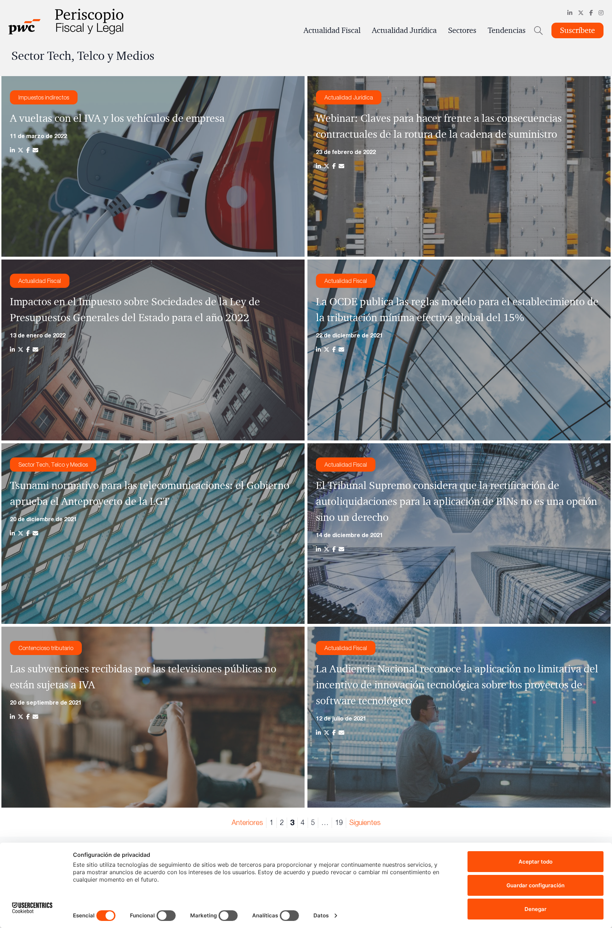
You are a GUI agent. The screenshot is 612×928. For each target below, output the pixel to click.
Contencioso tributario (45, 648)
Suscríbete (577, 30)
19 (339, 822)
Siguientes (365, 822)
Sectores (462, 30)
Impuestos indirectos (43, 97)
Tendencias (507, 30)
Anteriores (247, 822)
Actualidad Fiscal (332, 30)
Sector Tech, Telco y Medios (53, 464)
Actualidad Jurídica (404, 30)
